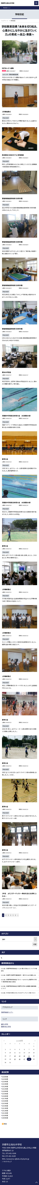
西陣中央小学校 (6, 1027)
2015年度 (5, 1103)
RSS (5, 1124)
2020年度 (5, 1091)
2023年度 (5, 1084)
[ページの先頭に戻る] (36, 1182)
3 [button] (8, 915)
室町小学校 (4, 1024)
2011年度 (5, 1113)
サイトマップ (7, 1161)
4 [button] (10, 915)
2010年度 (5, 1115)
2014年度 (5, 1106)
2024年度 (5, 1082)
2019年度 (5, 1094)
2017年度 (5, 1098)
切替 (34, 944)
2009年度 (5, 1118)
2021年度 (5, 1089)
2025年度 (5, 1079)
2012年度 (5, 1111)
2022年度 (5, 1086)
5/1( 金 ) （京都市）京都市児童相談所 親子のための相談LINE (18, 975)
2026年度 (5, 1077)
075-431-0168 (11, 1153)
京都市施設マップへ (7, 1012)
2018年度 (5, 1096)
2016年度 (5, 1101)
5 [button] (13, 915)
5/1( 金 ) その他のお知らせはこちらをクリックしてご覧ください (18, 993)
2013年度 (5, 1108)
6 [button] (15, 915)
